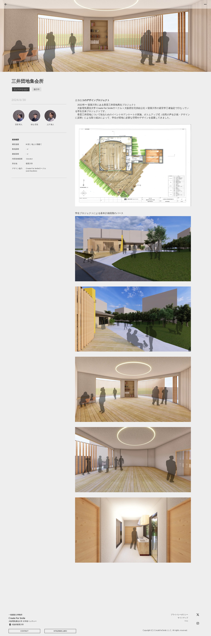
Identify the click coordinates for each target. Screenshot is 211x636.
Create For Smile (17, 618)
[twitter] (198, 615)
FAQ (186, 621)
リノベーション (21, 89)
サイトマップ (183, 618)
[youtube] (198, 623)
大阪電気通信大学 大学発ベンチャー (23, 621)
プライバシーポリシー (179, 614)
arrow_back (5, 4)
